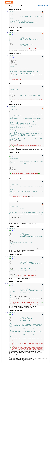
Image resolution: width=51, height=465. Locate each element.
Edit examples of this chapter (43, 5)
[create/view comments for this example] (42, 12)
